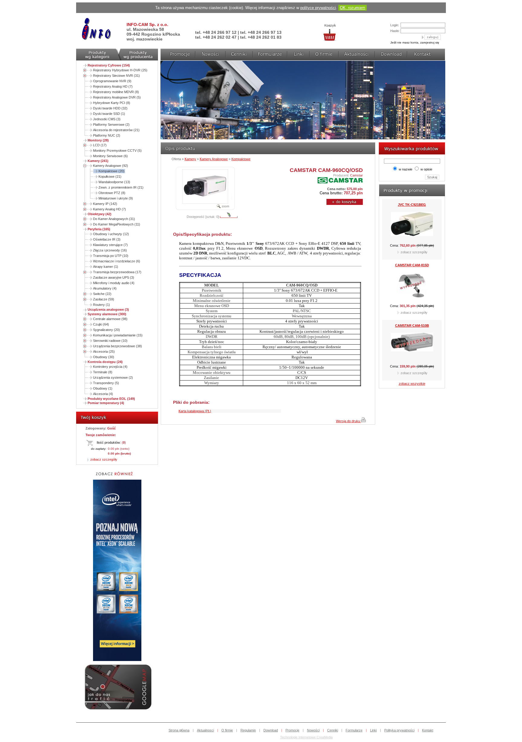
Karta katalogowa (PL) (195, 411)
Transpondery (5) (106, 383)
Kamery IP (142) (105, 204)
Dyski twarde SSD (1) (109, 113)
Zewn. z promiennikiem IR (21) (120, 187)
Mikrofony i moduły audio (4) (113, 283)
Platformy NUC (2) (106, 135)
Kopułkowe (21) (109, 176)
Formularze (354, 730)
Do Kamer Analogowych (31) (114, 219)
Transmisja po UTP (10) (110, 256)
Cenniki (332, 730)
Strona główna (179, 730)
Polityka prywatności (399, 730)
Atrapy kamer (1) (105, 266)
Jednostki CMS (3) (107, 119)
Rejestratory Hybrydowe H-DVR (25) (120, 70)
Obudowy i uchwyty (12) (111, 234)
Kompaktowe (240, 159)
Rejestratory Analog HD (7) (113, 86)
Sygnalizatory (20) (106, 330)
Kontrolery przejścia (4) (110, 366)
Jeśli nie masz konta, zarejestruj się (414, 42)
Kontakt (427, 730)
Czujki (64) (101, 324)
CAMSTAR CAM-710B (412, 340)
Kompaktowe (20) (111, 171)
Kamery (190, 159)
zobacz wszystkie (412, 383)
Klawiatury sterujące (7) (110, 245)
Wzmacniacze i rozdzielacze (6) (116, 261)
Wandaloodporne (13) (114, 182)
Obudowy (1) (102, 388)
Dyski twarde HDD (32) (110, 108)
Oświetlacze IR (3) (107, 239)
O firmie (227, 730)
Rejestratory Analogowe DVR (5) (117, 97)
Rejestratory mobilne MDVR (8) (116, 92)
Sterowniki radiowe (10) (110, 340)
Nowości (313, 730)
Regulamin (248, 730)
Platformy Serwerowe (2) (111, 124)
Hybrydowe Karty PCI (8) (111, 103)
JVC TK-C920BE (412, 279)
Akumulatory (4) (105, 288)
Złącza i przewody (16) (110, 250)
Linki (373, 730)
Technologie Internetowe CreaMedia (306, 737)
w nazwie (405, 169)
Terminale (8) (102, 372)
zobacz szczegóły (103, 459)
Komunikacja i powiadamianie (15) (118, 335)
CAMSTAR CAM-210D (412, 219)
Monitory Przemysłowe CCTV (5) (117, 150)
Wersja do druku (348, 421)
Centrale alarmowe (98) (110, 319)
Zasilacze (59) (103, 299)
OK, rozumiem (352, 7)
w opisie (426, 169)
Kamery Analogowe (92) (110, 165)
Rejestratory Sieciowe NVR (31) (116, 75)
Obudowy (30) (103, 357)
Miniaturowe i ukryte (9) (115, 198)
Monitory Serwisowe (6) (110, 156)
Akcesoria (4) (103, 394)
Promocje (292, 730)
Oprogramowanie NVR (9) (112, 81)
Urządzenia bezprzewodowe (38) (117, 346)
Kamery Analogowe (214, 159)
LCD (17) (100, 145)
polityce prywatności (318, 7)
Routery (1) (101, 304)
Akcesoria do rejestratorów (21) (116, 130)
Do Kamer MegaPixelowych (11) (116, 224)
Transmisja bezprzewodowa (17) (117, 272)
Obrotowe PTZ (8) (111, 193)
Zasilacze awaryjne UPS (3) (113, 277)
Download (270, 730)
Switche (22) (102, 294)
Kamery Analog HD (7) (109, 209)
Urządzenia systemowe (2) (113, 377)
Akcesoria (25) (104, 351)
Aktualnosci (205, 730)
